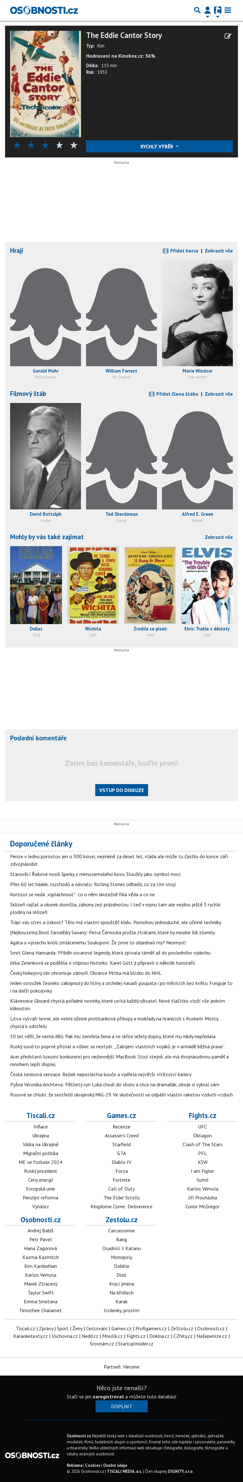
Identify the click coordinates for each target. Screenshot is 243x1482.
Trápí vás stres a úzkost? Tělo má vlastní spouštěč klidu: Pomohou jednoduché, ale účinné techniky (115, 922)
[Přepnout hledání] (197, 10)
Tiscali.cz (40, 1115)
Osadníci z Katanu (121, 1248)
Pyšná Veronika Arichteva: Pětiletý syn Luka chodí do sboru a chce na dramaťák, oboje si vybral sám (114, 1084)
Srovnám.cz (102, 1343)
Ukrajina (40, 1135)
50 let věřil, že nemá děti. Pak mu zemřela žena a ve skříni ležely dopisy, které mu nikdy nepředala (112, 1036)
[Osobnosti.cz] (44, 10)
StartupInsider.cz (135, 1343)
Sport (63, 1328)
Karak (121, 1301)
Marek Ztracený (40, 1284)
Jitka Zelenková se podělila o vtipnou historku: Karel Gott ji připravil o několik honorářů (102, 963)
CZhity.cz (183, 1336)
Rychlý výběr (157, 146)
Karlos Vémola (202, 1188)
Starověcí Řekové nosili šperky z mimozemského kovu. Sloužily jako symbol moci (95, 874)
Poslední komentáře (38, 738)
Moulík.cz (112, 1336)
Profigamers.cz (151, 1328)
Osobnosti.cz (41, 1219)
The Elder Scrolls (121, 1197)
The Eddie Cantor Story (124, 35)
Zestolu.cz (122, 1219)
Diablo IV (121, 1162)
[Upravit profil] (228, 36)
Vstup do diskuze (121, 790)
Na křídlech (121, 1292)
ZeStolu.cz (182, 1328)
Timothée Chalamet (40, 1310)
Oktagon (202, 1135)
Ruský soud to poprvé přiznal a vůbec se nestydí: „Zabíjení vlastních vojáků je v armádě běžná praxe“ (117, 1046)
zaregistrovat (108, 1396)
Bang (121, 1239)
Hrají (16, 250)
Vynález (40, 1206)
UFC (202, 1126)
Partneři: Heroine (122, 1367)
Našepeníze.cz (211, 1336)
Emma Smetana (41, 1301)
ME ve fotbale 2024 (40, 1162)
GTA (121, 1153)
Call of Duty (121, 1188)
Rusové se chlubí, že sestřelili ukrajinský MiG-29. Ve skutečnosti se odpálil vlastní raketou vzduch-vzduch (121, 1094)
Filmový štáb (28, 393)
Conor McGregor (202, 1206)
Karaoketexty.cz (30, 1336)
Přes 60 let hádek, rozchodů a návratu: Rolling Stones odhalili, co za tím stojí (93, 884)
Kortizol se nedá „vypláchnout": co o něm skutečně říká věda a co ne (82, 894)
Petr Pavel (40, 1239)
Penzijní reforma (40, 1197)
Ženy (77, 1328)
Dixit (121, 1275)
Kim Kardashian (40, 1266)
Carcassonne (121, 1230)
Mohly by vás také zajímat (47, 537)
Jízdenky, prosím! (122, 1310)
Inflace (41, 1126)
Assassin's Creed (122, 1135)
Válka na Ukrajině (41, 1144)
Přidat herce (183, 250)
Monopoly (121, 1257)
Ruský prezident (40, 1171)
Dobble (121, 1266)
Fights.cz (202, 1115)
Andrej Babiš (40, 1230)
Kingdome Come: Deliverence (121, 1206)
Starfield (121, 1144)
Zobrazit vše (219, 250)
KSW (203, 1162)
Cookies (92, 1465)
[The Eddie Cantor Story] (45, 83)
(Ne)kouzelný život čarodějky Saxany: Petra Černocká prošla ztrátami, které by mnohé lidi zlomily (112, 932)
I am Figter (202, 1171)
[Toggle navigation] (228, 10)
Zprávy (46, 1328)
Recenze (121, 1126)
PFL (202, 1153)
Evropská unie (40, 1188)
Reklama (74, 1465)
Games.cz (121, 1115)
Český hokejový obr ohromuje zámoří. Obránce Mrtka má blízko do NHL (85, 973)
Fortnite (121, 1180)
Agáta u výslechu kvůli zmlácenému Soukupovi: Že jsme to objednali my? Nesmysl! (98, 942)
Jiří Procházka (202, 1197)
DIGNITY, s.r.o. (181, 1471)
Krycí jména (121, 1284)
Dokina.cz (159, 1336)
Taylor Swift (41, 1292)
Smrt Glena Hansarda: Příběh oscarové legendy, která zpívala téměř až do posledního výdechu (110, 952)
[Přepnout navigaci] (207, 10)
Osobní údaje (115, 1465)
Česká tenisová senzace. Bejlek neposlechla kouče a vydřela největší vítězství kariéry (100, 1074)
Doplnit (121, 1406)
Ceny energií (40, 1180)
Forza (121, 1171)
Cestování (97, 1328)
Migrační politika (40, 1153)
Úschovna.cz (65, 1336)
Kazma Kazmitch (40, 1257)
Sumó (202, 1180)
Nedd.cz (90, 1336)
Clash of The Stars (202, 1144)
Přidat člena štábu (176, 394)
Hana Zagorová (40, 1248)
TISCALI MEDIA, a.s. (124, 1471)
